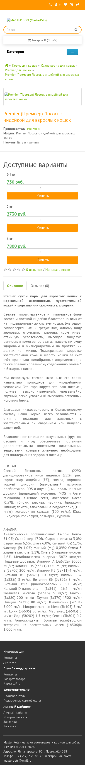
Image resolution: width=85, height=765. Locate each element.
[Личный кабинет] (58, 4)
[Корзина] (71, 4)
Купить (42, 195)
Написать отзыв (57, 269)
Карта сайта (11, 683)
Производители (14, 696)
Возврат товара (14, 679)
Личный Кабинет (15, 713)
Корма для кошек (24, 65)
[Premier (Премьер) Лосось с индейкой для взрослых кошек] (42, 97)
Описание (15, 285)
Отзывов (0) (40, 285)
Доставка (9, 662)
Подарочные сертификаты (22, 700)
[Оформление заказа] (77, 4)
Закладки (10, 722)
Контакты (10, 658)
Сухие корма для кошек (58, 65)
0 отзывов (34, 269)
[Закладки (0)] (65, 4)
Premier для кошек (18, 70)
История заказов (15, 717)
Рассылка (9, 726)
